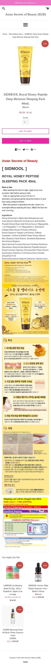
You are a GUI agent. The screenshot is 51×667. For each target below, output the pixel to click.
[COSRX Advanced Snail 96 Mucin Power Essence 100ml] (13, 616)
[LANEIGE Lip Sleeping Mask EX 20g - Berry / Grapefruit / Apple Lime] (13, 572)
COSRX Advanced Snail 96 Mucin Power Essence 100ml (12, 632)
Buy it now (25, 141)
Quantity (25, 118)
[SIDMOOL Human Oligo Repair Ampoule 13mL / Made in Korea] (38, 572)
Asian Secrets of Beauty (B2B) (25, 14)
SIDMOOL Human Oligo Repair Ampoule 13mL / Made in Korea (38, 588)
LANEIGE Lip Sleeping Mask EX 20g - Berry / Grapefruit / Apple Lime (12, 588)
